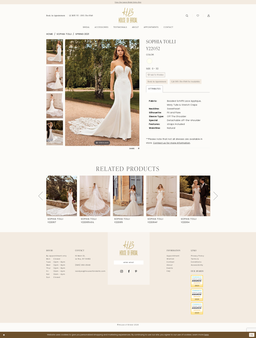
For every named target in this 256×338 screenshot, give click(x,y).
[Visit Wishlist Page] (197, 15)
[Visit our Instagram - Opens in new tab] (121, 271)
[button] (208, 15)
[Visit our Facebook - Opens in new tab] (129, 271)
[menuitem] (55, 15)
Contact (170, 262)
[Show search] (187, 15)
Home (49, 34)
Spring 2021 (82, 34)
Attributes (154, 89)
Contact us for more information (171, 143)
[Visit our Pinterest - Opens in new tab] (136, 271)
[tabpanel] (54, 52)
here (206, 335)
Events (170, 268)
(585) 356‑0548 (82, 265)
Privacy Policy (197, 256)
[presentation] (61, 196)
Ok (252, 334)
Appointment (173, 256)
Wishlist (170, 259)
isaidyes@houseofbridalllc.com (90, 271)
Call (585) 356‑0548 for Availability (185, 81)
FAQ (168, 271)
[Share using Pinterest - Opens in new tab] (138, 149)
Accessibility (197, 265)
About (170, 265)
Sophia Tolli (64, 34)
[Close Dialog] (4, 335)
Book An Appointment (157, 81)
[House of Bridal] (128, 15)
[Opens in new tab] (200, 281)
